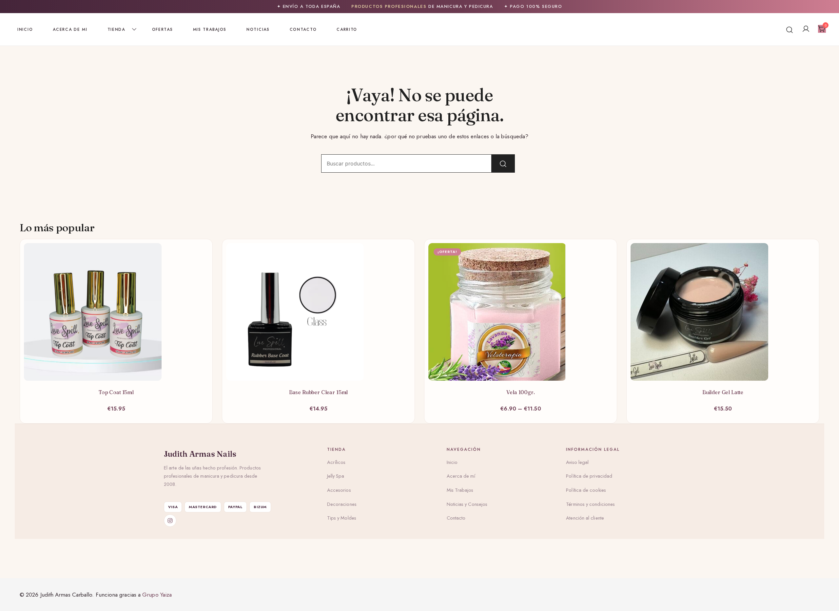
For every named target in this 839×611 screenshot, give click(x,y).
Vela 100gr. (520, 392)
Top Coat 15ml (116, 392)
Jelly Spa (335, 476)
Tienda (116, 29)
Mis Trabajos (209, 29)
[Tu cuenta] (806, 29)
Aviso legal (577, 462)
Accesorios (339, 490)
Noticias (258, 29)
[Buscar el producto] (503, 163)
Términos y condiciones (590, 504)
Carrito (347, 29)
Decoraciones (342, 504)
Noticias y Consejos (467, 504)
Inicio (25, 29)
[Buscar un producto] (790, 29)
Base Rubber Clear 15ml (318, 392)
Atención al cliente (585, 518)
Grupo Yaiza (157, 595)
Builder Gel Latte (722, 392)
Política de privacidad (589, 476)
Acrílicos (336, 462)
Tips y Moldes (341, 518)
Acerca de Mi (70, 29)
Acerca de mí (461, 476)
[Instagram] (170, 520)
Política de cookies (586, 490)
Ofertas (162, 29)
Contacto (303, 29)
